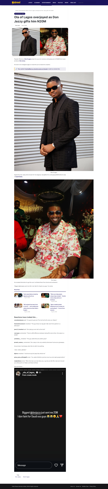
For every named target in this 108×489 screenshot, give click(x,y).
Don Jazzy (18, 477)
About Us (72, 486)
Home (16, 10)
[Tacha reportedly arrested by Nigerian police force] (18, 295)
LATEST (30, 2)
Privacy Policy (93, 486)
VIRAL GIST (73, 2)
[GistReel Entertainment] (16, 2)
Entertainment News (23, 10)
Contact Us (78, 486)
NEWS (54, 2)
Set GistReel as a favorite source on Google (36, 69)
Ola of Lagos (26, 477)
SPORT (66, 2)
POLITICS (60, 2)
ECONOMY (37, 2)
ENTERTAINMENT (46, 2)
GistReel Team (85, 486)
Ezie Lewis (17, 25)
